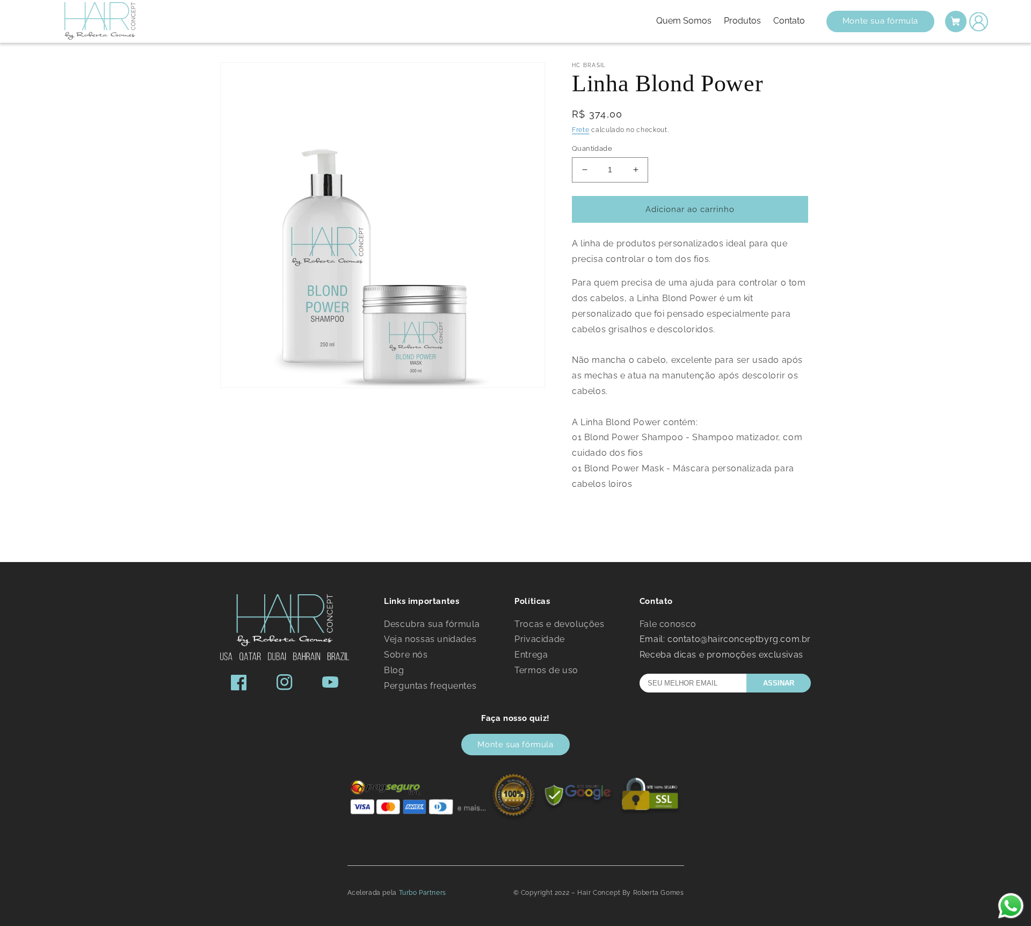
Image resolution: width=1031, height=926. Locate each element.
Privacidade (539, 639)
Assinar (778, 683)
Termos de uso (546, 670)
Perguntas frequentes (430, 686)
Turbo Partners (422, 892)
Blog (394, 670)
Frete (581, 130)
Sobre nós (405, 655)
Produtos (743, 21)
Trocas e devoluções (559, 624)
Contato (788, 21)
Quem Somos (684, 21)
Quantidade (592, 148)
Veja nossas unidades (430, 639)
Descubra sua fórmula (432, 624)
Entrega (531, 655)
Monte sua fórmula (880, 21)
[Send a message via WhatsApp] (1011, 906)
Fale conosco (668, 624)
